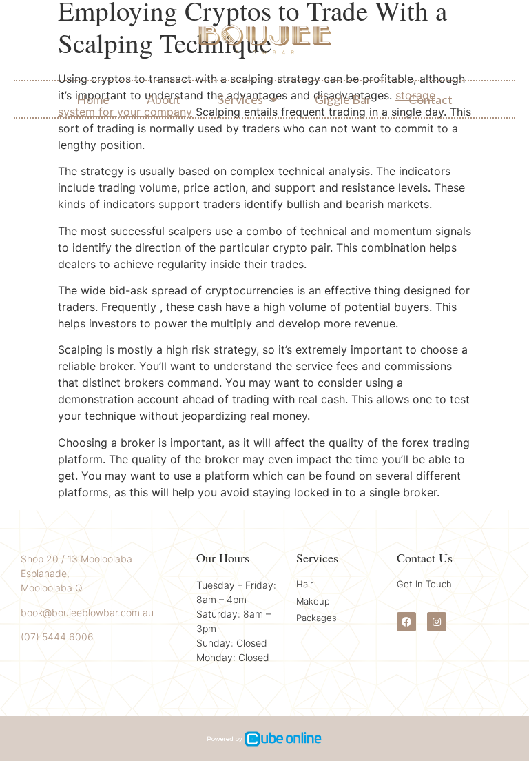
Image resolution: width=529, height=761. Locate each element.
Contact (430, 99)
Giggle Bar (343, 99)
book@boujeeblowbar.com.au (87, 612)
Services (240, 99)
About (163, 99)
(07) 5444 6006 (57, 636)
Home (93, 99)
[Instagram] (436, 621)
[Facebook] (406, 621)
